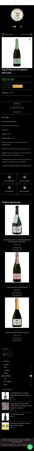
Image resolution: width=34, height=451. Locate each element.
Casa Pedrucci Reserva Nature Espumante (17, 332)
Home (4, 440)
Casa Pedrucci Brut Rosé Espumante (17, 287)
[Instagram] (18, 2)
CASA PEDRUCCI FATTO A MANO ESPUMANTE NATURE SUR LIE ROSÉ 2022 (17, 241)
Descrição (17, 104)
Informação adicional (17, 108)
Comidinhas (7, 370)
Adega (15, 440)
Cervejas (20, 440)
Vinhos (22, 237)
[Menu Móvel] (21, 26)
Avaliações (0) (17, 112)
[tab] (17, 104)
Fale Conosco (19, 441)
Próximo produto (25, 34)
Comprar (17, 86)
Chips (5, 367)
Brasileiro (12, 237)
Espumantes (11, 92)
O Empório (9, 440)
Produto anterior (9, 34)
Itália (5, 378)
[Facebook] (16, 2)
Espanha (6, 373)
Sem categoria (8, 381)
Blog (13, 441)
